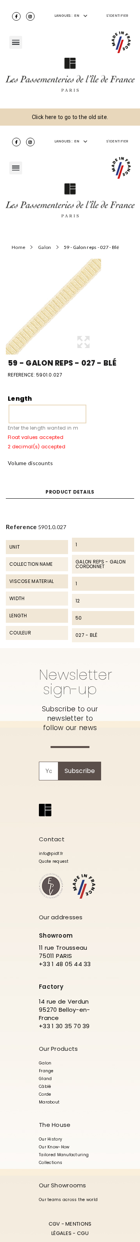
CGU (83, 1233)
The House (55, 1125)
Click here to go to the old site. (70, 117)
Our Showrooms (62, 1185)
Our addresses (61, 917)
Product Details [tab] (70, 492)
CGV (54, 1224)
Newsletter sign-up (75, 682)
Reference (21, 526)
